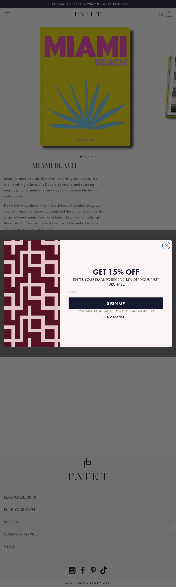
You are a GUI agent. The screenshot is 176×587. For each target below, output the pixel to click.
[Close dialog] (166, 245)
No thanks (116, 316)
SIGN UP (116, 303)
